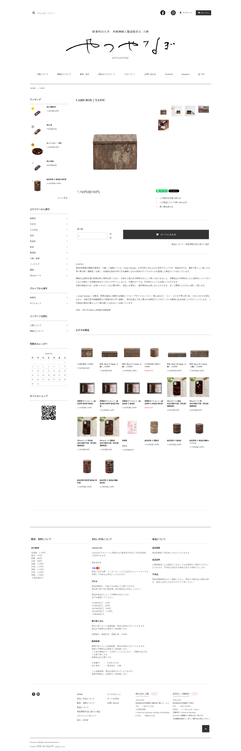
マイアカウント (114, 694)
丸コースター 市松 (54, 143)
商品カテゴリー (105, 74)
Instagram (185, 74)
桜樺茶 (124, 440)
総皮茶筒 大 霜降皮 (152, 440)
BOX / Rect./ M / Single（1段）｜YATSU (176, 365)
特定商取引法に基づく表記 (197, 244)
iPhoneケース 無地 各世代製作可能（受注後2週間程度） (177, 403)
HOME (33, 88)
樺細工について (64, 74)
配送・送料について (86, 703)
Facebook (169, 74)
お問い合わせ (150, 74)
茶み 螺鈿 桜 (51, 107)
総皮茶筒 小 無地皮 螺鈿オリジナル (199, 441)
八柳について (42, 74)
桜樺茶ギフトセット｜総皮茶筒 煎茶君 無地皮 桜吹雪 (109, 403)
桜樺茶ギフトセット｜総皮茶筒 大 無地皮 (131, 402)
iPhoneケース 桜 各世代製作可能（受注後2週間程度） (199, 403)
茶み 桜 (49, 125)
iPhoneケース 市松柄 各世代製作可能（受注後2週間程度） (87, 443)
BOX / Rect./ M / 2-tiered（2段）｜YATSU (198, 365)
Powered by (33, 746)
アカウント (187, 12)
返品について (177, 244)
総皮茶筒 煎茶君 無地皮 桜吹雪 (87, 481)
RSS (78, 720)
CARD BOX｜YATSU (85, 364)
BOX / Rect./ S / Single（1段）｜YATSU (109, 365)
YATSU (42, 88)
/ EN (201, 74)
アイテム (205, 12)
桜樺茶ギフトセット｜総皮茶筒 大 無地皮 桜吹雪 (154, 402)
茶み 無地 (50, 161)
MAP (154, 693)
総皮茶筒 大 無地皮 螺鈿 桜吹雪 (109, 481)
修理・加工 (85, 74)
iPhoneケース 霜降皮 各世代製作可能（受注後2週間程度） (109, 443)
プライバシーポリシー (87, 715)
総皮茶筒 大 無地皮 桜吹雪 (56, 179)
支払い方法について (86, 698)
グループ (128, 74)
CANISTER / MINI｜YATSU (153, 365)
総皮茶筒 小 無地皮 (174, 440)
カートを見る (113, 698)
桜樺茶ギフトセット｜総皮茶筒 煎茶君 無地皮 (86, 402)
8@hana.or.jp (150, 715)
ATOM (85, 720)
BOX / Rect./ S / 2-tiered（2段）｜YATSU (132, 365)
